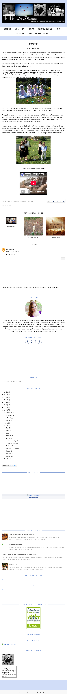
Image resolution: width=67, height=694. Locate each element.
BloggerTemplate (45, 692)
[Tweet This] (53, 201)
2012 (5, 407)
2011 (5, 410)
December (8, 412)
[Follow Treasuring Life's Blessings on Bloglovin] (9, 466)
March (7, 451)
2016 (5, 397)
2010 (5, 459)
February (8, 454)
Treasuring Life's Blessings (29, 692)
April (7, 431)
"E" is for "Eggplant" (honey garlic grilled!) (21, 534)
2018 (5, 392)
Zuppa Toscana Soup (12, 448)
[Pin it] (63, 201)
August (7, 420)
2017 (5, 395)
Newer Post (7, 290)
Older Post (59, 290)
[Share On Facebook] (57, 201)
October (8, 418)
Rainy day (8, 438)
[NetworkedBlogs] (33, 495)
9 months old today (11, 443)
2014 (5, 402)
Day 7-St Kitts (13, 564)
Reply (63, 259)
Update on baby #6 (11, 441)
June (6, 425)
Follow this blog (33, 497)
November (8, 415)
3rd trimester (9, 436)
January (8, 456)
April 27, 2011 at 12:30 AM (12, 251)
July (6, 423)
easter (9, 205)
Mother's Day (9, 446)
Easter (7, 433)
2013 (5, 405)
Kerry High (10, 249)
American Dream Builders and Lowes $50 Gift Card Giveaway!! (19, 554)
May (6, 428)
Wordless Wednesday (15, 544)
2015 (5, 400)
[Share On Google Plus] (60, 201)
